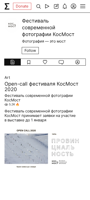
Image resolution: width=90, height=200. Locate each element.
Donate (22, 6)
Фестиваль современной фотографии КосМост (38, 97)
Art (7, 77)
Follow (30, 50)
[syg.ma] (7, 6)
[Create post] (56, 6)
